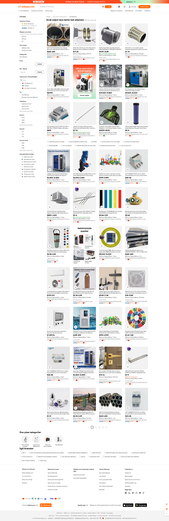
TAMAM (39, 64)
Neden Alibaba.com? (27, 473)
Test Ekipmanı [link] (73, 16)
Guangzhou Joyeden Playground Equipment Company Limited (110, 181)
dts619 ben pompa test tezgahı (57, 141)
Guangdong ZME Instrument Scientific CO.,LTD (110, 258)
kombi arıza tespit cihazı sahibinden (130, 456)
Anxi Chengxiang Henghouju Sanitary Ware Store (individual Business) (110, 301)
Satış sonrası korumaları (54, 483)
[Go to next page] (106, 427)
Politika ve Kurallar (52, 489)
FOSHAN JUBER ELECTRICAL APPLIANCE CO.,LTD (136, 301)
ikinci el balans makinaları (28, 460)
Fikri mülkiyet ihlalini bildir (106, 486)
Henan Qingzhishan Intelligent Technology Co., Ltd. (58, 299)
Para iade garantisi (53, 476)
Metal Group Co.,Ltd (52, 260)
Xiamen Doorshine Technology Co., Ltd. (83, 57)
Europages (110, 513)
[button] (103, 7)
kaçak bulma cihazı (95, 456)
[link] (166, 504)
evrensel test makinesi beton (132, 141)
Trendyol (103, 513)
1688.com (66, 513)
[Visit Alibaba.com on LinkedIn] (129, 493)
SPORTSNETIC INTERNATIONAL (108, 134)
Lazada (84, 513)
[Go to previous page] (88, 427)
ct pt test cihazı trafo (126, 145)
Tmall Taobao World (76, 513)
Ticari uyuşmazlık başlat (105, 479)
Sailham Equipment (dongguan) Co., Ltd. (136, 96)
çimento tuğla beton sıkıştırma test (78, 141)
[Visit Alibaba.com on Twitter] (133, 493)
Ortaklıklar (127, 486)
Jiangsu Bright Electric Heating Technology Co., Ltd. (84, 220)
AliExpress (59, 513)
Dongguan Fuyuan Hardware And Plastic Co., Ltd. (136, 55)
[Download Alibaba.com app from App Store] (128, 505)
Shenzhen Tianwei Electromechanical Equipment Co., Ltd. (136, 181)
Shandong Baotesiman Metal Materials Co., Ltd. (136, 258)
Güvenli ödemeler (52, 473)
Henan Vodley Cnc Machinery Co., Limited (84, 181)
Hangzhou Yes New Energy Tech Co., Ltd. (136, 134)
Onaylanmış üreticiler (79, 474)
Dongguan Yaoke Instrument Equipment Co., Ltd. (58, 96)
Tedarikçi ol (128, 473)
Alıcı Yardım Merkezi (104, 473)
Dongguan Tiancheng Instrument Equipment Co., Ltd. (58, 181)
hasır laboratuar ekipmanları (69, 456)
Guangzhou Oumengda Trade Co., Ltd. (109, 59)
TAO (98, 513)
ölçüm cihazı (43, 460)
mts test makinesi (67, 145)
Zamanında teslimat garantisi (55, 479)
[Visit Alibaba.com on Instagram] (136, 493)
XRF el (24, 452)
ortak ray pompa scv (27, 456)
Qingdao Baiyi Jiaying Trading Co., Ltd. (135, 219)
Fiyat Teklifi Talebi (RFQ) (79, 478)
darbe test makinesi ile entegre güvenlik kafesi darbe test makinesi (47, 452)
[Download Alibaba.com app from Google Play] (141, 505)
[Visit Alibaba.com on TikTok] (143, 493)
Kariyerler (24, 483)
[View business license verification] (100, 518)
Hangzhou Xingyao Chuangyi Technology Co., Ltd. (110, 219)
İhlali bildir (101, 489)
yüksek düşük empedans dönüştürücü (78, 452)
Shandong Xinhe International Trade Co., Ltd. (58, 55)
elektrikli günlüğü (53, 145)
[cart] (124, 7)
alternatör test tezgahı (110, 456)
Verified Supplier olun (130, 483)
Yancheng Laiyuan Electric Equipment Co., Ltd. (84, 135)
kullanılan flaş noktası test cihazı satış (86, 145)
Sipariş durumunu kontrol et (132, 479)
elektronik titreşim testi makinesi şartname (116, 452)
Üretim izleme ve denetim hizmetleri (57, 486)
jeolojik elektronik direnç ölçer (108, 145)
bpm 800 (94, 141)
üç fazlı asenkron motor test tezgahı (111, 141)
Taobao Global (92, 513)
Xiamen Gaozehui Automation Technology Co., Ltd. (58, 134)
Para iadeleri (102, 483)
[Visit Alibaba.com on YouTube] (140, 493)
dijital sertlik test (97, 452)
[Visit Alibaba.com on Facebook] (126, 493)
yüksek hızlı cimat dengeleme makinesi (47, 456)
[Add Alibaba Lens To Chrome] (46, 505)
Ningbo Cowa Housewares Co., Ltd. (82, 301)
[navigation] (32, 222)
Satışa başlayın (129, 476)
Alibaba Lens (31, 505)
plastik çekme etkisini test (139, 452)
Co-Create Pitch (26, 476)
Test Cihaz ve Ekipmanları (60, 16)
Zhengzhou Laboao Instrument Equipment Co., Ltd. (110, 96)
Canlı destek (102, 476)
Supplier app (81, 505)
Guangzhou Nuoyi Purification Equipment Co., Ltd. (58, 338)
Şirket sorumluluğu (27, 479)
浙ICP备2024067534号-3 (129, 518)
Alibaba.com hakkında (28, 469)
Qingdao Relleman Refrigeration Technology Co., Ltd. (58, 219)
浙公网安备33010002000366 (113, 518)
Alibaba (48, 16)
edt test (83, 456)
